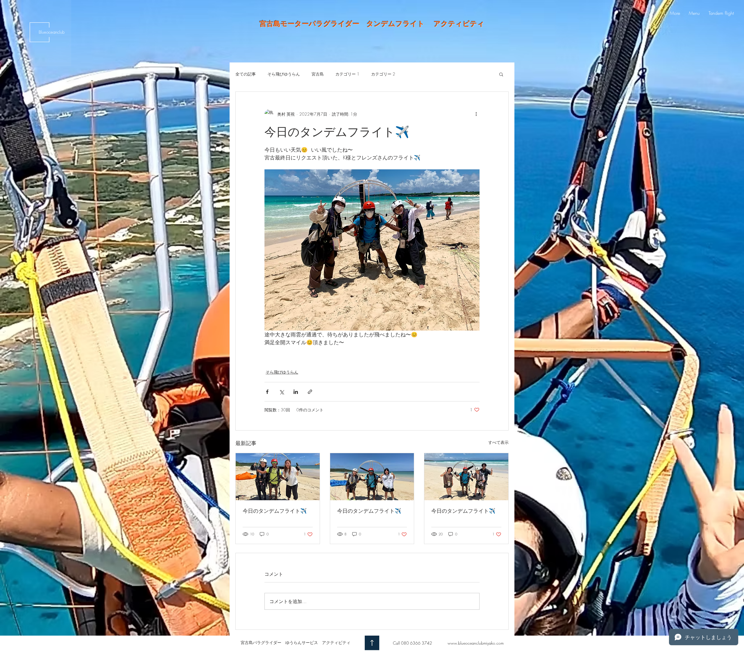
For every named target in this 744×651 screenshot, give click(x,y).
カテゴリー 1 (347, 74)
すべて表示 (498, 442)
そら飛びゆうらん (283, 74)
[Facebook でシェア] (267, 391)
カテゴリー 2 (383, 74)
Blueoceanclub (52, 32)
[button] (501, 74)
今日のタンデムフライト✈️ (275, 510)
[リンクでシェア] (310, 391)
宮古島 (318, 74)
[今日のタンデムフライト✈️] (278, 476)
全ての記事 (245, 74)
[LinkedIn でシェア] (295, 391)
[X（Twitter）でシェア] (281, 391)
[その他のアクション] (476, 113)
